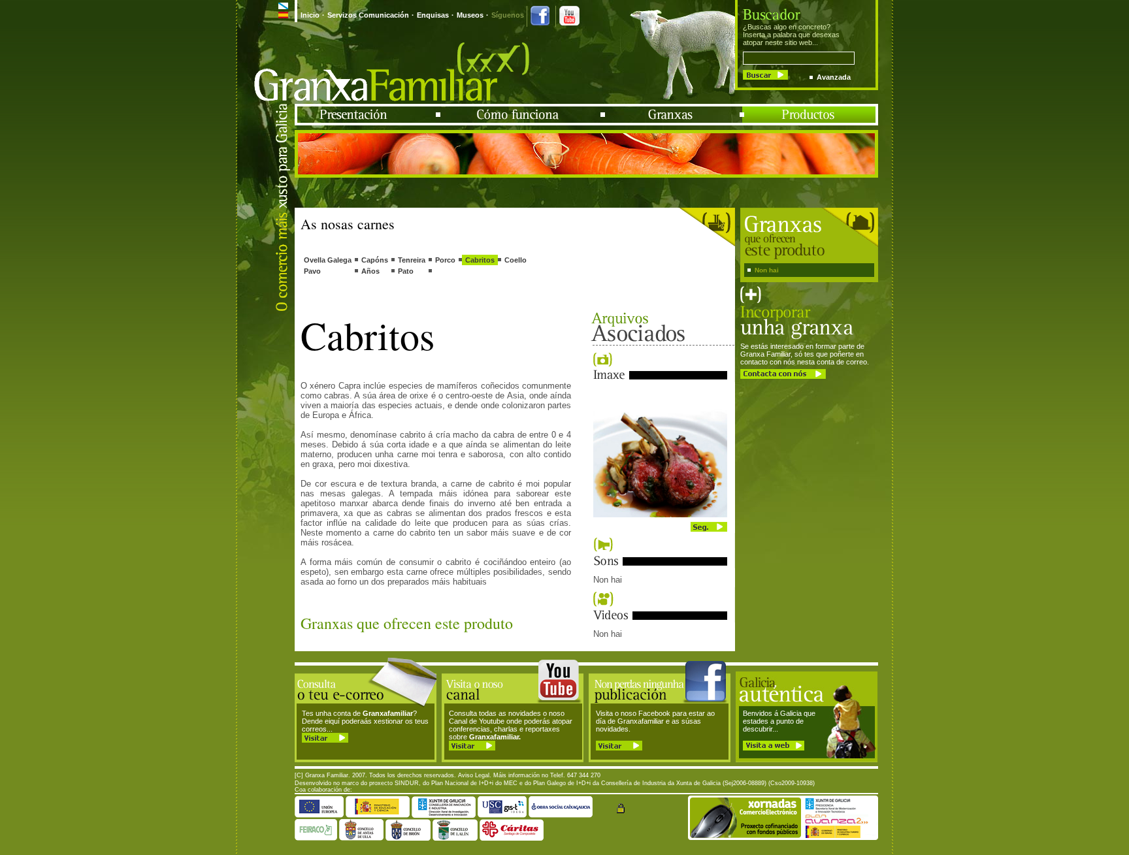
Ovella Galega (328, 260)
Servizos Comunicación (368, 15)
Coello (515, 260)
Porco (445, 260)
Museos (470, 15)
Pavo (312, 271)
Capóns (374, 260)
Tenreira (411, 260)
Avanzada (834, 77)
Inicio (310, 15)
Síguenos (507, 15)
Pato (406, 271)
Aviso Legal (473, 775)
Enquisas (433, 15)
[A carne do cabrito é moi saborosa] (660, 515)
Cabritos (480, 260)
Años (370, 271)
